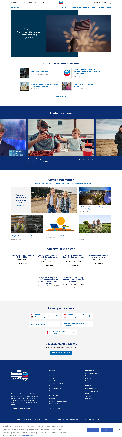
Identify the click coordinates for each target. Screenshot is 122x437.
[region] (61, 430)
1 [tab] (82, 159)
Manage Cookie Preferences (80, 430)
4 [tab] (87, 159)
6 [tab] (90, 159)
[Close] (119, 430)
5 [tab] (88, 159)
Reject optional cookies (93, 430)
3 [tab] (85, 159)
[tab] (38, 183)
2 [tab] (83, 159)
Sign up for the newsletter (61, 352)
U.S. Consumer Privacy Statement (26, 435)
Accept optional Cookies (106, 430)
